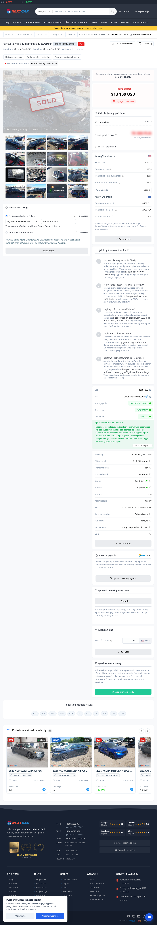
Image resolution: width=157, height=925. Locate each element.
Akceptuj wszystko (50, 915)
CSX (35, 713)
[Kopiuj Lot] (150, 390)
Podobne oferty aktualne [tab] (38, 57)
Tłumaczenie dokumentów (21, 232)
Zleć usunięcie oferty (124, 691)
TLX (104, 713)
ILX (43, 713)
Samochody (23, 34)
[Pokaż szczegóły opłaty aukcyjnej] (111, 169)
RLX (88, 713)
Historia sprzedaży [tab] (13, 57)
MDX (52, 713)
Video (36, 129)
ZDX (122, 713)
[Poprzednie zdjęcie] (8, 101)
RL (79, 713)
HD (56, 129)
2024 (69, 34)
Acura (40, 34)
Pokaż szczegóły (141, 445)
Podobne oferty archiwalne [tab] (67, 57)
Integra (55, 34)
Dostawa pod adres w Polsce (22, 216)
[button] (15, 142)
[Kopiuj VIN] (150, 396)
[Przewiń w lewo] (141, 730)
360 (47, 129)
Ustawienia (20, 915)
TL (96, 713)
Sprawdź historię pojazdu (124, 578)
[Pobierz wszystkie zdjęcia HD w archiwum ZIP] (8, 73)
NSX (62, 713)
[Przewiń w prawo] (147, 730)
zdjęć (19, 129)
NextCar (9, 34)
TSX (113, 713)
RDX (71, 713)
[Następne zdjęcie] (86, 101)
